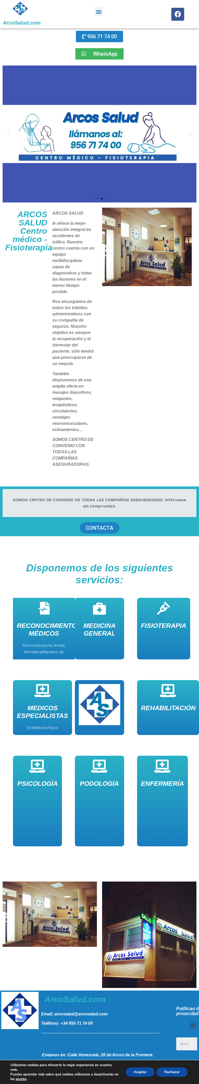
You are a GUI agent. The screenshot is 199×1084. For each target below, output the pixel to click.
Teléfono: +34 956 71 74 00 (67, 1023)
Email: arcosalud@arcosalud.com (74, 1014)
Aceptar (140, 1072)
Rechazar (172, 1072)
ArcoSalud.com (22, 23)
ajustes (21, 1079)
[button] (99, 11)
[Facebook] (177, 14)
